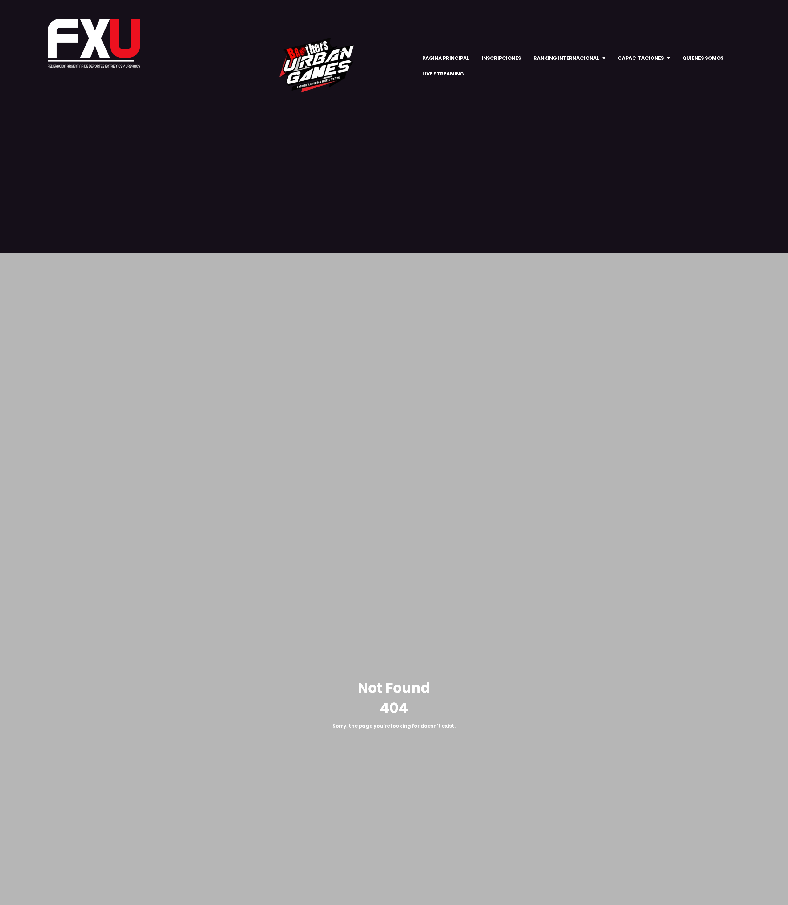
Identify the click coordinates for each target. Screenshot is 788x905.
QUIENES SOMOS (703, 58)
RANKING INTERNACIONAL (566, 58)
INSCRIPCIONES (501, 58)
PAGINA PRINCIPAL (445, 58)
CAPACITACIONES (641, 58)
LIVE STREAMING (443, 73)
